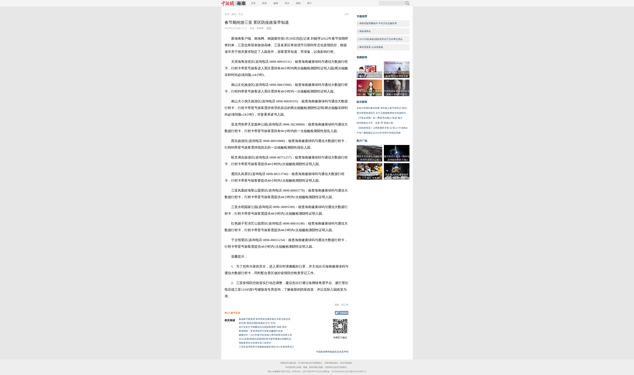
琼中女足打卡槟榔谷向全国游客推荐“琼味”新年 (263, 327)
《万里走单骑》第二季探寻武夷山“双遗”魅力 (380, 118)
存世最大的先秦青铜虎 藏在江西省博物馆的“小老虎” (397, 177)
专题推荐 (362, 16)
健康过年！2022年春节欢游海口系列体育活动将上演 (265, 335)
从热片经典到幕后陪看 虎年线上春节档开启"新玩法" (383, 108)
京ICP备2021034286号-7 (355, 371)
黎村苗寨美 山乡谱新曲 (371, 47)
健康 (275, 3)
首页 (253, 3)
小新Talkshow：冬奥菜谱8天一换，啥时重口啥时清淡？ (369, 94)
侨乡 (287, 3)
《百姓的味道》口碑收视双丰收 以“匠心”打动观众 (382, 128)
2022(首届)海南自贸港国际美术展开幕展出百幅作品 (265, 339)
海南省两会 (365, 31)
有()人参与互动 (232, 313)
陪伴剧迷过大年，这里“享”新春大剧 (375, 123)
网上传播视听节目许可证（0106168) (284, 371)
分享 (346, 14)
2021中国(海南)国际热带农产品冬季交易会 (381, 39)
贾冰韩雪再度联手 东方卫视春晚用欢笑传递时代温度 (383, 113)
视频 (298, 3)
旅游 (264, 3)
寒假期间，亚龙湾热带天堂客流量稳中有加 (261, 331)
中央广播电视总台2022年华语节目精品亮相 (379, 133)
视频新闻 (362, 57)
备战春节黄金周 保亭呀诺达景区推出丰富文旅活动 (264, 319)
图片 (309, 3)
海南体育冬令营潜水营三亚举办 (255, 343)
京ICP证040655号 (310, 371)
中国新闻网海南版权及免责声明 (332, 352)
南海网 (260, 28)
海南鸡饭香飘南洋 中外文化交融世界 (378, 23)
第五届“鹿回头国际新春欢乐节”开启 (257, 323)
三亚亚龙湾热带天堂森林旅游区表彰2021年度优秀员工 (266, 347)
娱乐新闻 (362, 101)
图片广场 (362, 140)
